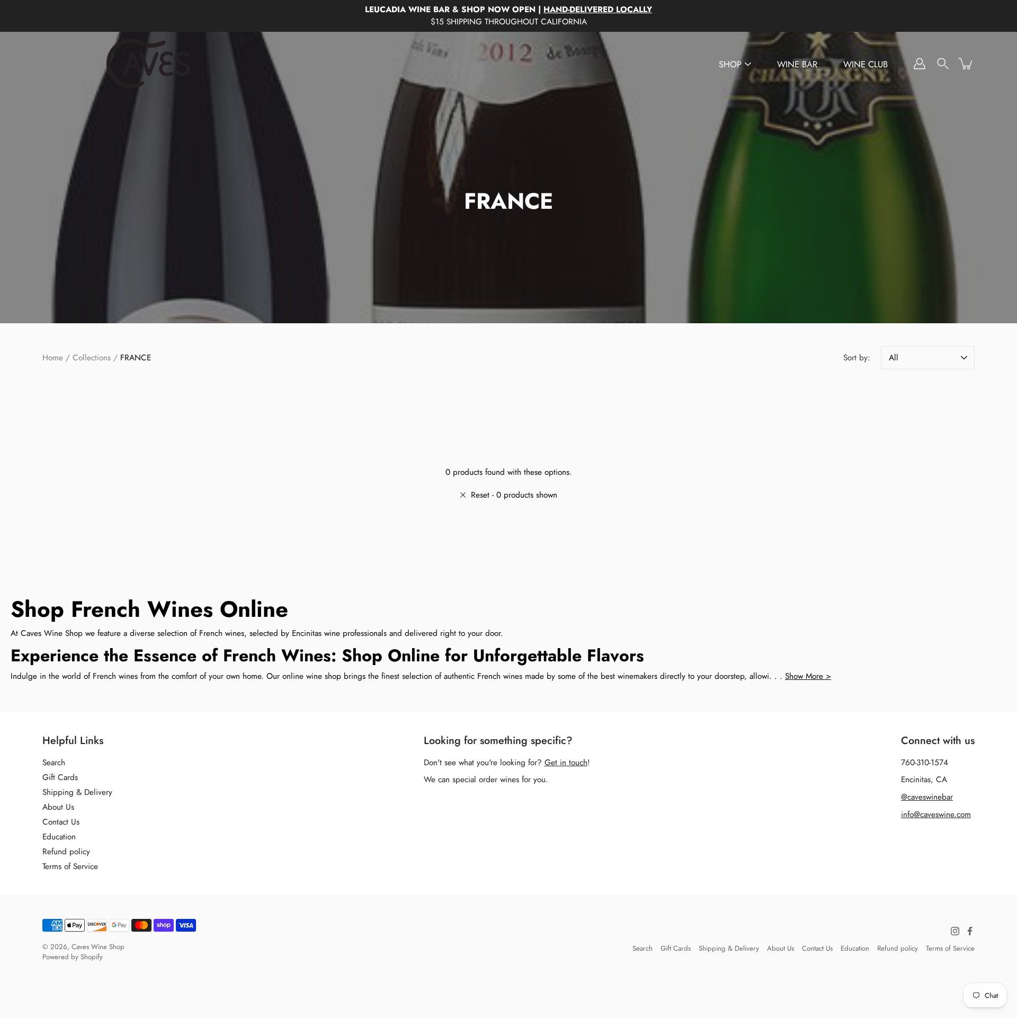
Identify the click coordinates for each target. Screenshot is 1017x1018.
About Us (58, 807)
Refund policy (66, 851)
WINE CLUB (865, 64)
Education (59, 837)
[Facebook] (970, 931)
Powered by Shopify (72, 957)
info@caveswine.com (936, 814)
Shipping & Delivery (77, 792)
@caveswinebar (927, 797)
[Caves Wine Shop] (148, 63)
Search (53, 762)
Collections (92, 358)
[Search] (942, 63)
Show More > (808, 676)
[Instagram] (955, 931)
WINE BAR (797, 64)
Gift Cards (60, 777)
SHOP (730, 64)
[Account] (919, 63)
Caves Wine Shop (98, 947)
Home (52, 358)
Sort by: (856, 358)
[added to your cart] (966, 63)
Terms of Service (70, 866)
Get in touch (566, 762)
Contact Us (60, 822)
